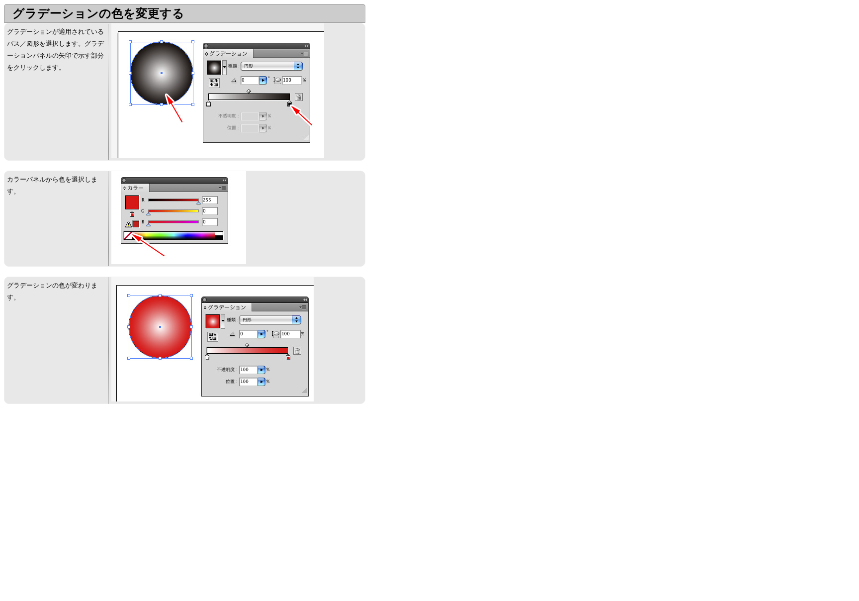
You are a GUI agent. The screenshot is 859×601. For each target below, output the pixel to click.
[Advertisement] (87, 483)
